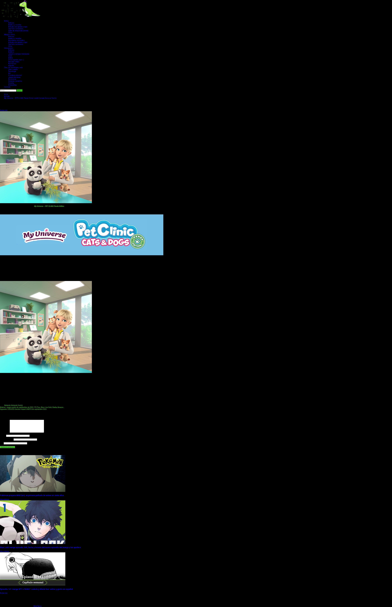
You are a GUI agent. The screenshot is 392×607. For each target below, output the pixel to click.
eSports (11, 65)
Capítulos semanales (15, 29)
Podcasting (12, 85)
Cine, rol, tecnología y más (13, 67)
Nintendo (7, 405)
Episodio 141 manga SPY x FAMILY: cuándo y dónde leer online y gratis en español (36, 589)
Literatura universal (15, 75)
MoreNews (37, 606)
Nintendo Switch (17, 405)
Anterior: (32, 407)
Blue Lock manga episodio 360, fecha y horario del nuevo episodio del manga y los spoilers (40, 547)
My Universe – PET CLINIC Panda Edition (49, 206)
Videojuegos (8, 48)
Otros (10, 33)
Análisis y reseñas (14, 25)
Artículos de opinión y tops (17, 27)
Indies (10, 58)
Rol (9, 73)
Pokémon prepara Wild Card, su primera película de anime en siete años (32, 495)
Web (1, 443)
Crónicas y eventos (15, 81)
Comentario (4, 432)
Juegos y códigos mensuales (18, 54)
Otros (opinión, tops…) (16, 60)
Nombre (3, 436)
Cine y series (13, 69)
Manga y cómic (9, 34)
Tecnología (12, 71)
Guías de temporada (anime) (18, 31)
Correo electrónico (6, 439)
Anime (6, 21)
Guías (10, 56)
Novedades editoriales (16, 40)
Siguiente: (23, 409)
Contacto (7, 87)
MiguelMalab (5, 499)
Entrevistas (12, 79)
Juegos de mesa (14, 77)
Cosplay (11, 83)
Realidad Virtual (13, 62)
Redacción (4, 110)
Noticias (11, 23)
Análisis (11, 52)
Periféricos (12, 64)
